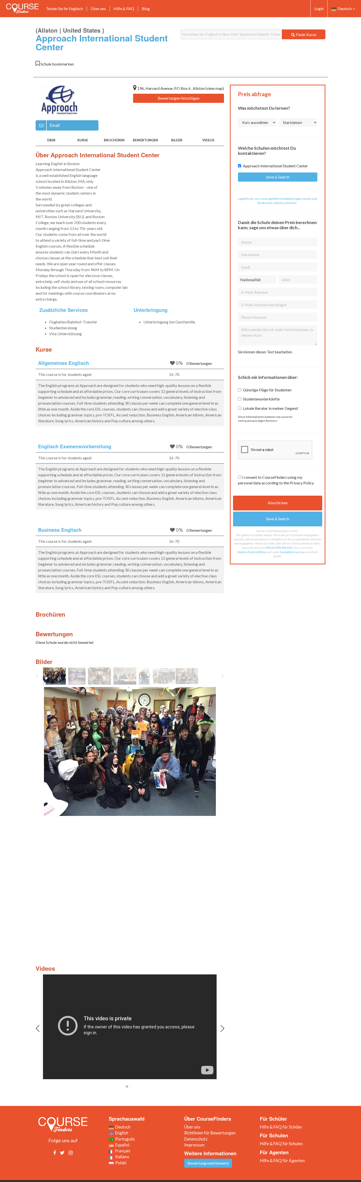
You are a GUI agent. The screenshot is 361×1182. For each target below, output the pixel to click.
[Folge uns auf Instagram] (71, 1152)
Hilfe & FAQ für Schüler (281, 1126)
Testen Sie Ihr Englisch (64, 8)
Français (122, 1150)
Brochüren (114, 140)
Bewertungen (145, 140)
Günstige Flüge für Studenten (267, 389)
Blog (146, 8)
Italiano (121, 1156)
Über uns (98, 8)
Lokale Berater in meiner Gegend (270, 408)
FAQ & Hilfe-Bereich (279, 547)
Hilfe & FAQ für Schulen (281, 1143)
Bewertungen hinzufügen (178, 98)
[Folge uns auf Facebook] (54, 1152)
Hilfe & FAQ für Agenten (282, 1160)
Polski (120, 1162)
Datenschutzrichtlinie (251, 552)
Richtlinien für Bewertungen (210, 1132)
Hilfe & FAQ (123, 8)
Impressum (194, 1144)
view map (215, 88)
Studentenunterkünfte (261, 399)
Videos (208, 140)
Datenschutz (196, 1139)
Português (124, 1139)
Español (121, 1144)
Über (51, 140)
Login (319, 8)
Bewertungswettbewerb (208, 1163)
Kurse (82, 140)
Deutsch (344, 8)
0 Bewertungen (199, 363)
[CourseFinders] (22, 8)
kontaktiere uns (290, 552)
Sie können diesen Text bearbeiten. (265, 352)
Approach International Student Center (275, 165)
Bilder (176, 140)
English (121, 1132)
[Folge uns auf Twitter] (62, 1152)
